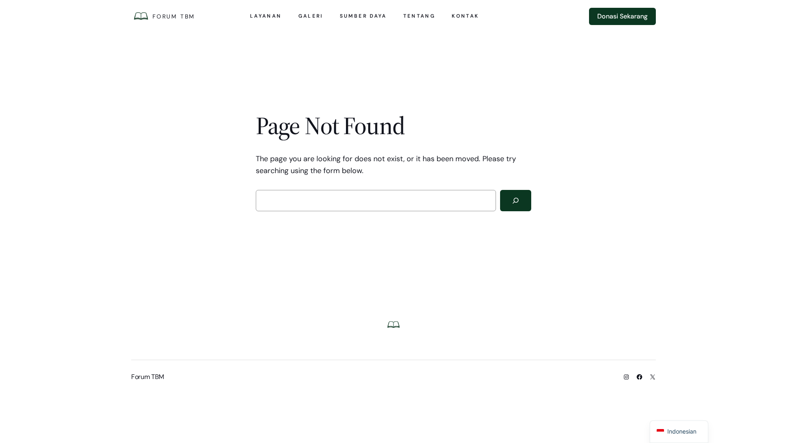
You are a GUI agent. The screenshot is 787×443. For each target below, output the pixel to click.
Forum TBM (173, 16)
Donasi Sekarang (622, 16)
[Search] (515, 200)
